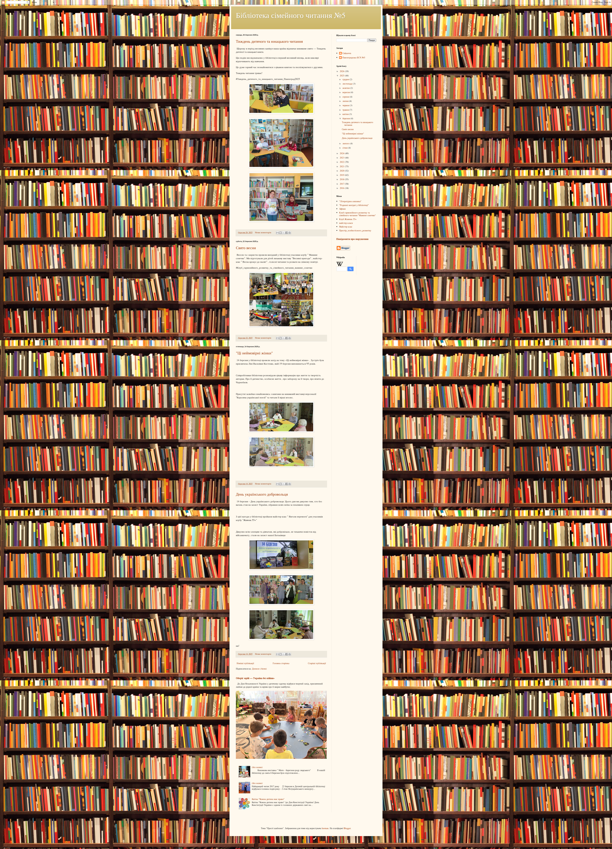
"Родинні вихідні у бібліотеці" (354, 205)
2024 (342, 153)
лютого (346, 143)
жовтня (346, 87)
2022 (342, 161)
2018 (342, 179)
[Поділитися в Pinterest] (289, 232)
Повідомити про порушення (352, 239)
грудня (346, 79)
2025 (342, 75)
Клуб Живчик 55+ (348, 219)
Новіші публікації (245, 663)
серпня (346, 96)
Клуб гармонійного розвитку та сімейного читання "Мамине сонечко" (357, 214)
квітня (345, 114)
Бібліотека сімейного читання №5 (291, 15)
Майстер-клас (345, 226)
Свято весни (246, 247)
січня (345, 147)
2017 (342, 183)
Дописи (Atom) (259, 668)
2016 (342, 188)
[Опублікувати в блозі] (280, 232)
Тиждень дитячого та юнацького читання (269, 41)
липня (345, 100)
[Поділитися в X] (283, 232)
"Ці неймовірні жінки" (254, 352)
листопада (347, 83)
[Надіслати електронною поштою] (277, 232)
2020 (342, 170)
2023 (342, 157)
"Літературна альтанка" (350, 201)
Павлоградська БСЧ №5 (353, 57)
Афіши (342, 208)
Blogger (347, 828)
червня (346, 105)
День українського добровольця (262, 494)
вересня (346, 92)
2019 (342, 174)
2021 (342, 166)
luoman (325, 828)
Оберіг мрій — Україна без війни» (255, 678)
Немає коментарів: (263, 232)
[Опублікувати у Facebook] (286, 232)
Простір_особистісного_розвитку (355, 230)
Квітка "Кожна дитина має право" (268, 799)
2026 (342, 71)
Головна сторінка (281, 663)
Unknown (346, 53)
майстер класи (346, 222)
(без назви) (257, 767)
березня (346, 118)
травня (346, 109)
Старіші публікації (317, 663)
